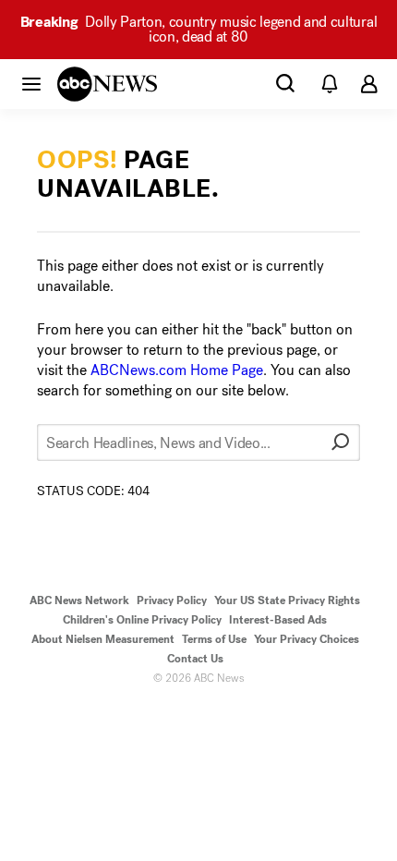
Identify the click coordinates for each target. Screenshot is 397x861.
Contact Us (195, 658)
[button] (31, 83)
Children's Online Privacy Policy (142, 619)
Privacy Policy (172, 600)
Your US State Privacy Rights (287, 600)
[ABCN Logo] (107, 84)
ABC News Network (79, 600)
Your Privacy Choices (306, 639)
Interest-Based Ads (278, 619)
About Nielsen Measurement (102, 639)
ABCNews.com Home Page (176, 370)
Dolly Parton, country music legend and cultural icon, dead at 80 (198, 29)
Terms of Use (214, 639)
